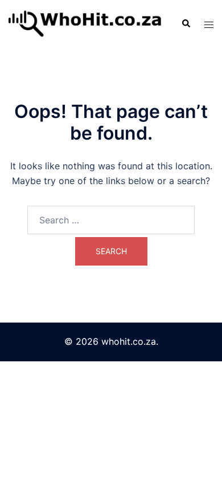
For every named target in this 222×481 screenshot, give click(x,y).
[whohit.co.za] (86, 22)
